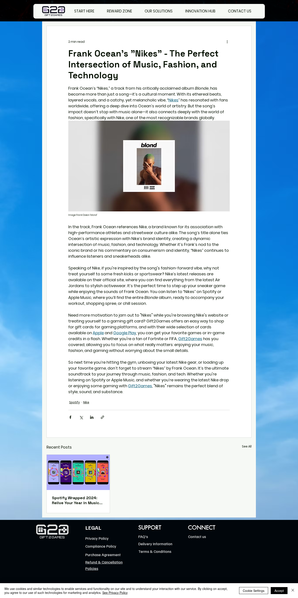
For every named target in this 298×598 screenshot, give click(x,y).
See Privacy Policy (115, 592)
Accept (279, 590)
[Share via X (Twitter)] (81, 417)
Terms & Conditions (154, 551)
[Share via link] (102, 417)
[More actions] (227, 41)
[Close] (292, 591)
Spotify (74, 402)
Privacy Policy (97, 538)
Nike (86, 402)
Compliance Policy (100, 546)
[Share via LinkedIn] (92, 417)
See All (247, 446)
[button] (161, 11)
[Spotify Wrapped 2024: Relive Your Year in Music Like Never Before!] (78, 472)
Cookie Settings (253, 590)
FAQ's (143, 536)
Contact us (197, 536)
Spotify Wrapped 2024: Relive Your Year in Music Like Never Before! (75, 500)
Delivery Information (155, 543)
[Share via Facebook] (70, 417)
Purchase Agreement (103, 554)
